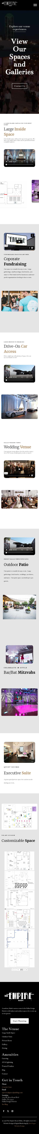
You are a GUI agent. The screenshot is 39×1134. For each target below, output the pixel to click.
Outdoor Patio (7, 1037)
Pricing (4, 1048)
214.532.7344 (6, 1087)
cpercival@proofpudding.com (12, 1093)
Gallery (4, 1044)
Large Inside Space (8, 1033)
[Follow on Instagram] (12, 1111)
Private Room (7, 1041)
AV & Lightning (7, 1062)
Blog (3, 1070)
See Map (5, 1104)
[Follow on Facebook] (3, 1111)
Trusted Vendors (8, 1066)
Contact (5, 1074)
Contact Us (19, 86)
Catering (5, 1058)
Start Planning (19, 1021)
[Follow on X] (8, 1111)
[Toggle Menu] (35, 5)
